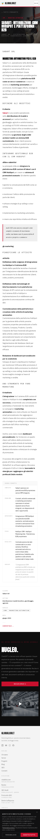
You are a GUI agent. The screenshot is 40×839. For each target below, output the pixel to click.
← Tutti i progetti (9, 12)
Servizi (3, 758)
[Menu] (36, 3)
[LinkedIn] (2, 745)
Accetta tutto (29, 835)
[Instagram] (10, 745)
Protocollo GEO (6, 795)
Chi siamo (4, 755)
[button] (20, 703)
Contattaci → (8, 626)
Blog (3, 764)
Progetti (4, 761)
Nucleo (3, 785)
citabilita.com (6, 780)
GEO (2, 768)
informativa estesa (9, 828)
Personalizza (10, 835)
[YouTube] (6, 745)
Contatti (4, 771)
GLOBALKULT (10, 3)
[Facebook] (13, 745)
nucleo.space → (20, 684)
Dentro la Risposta (7, 801)
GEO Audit (4, 790)
